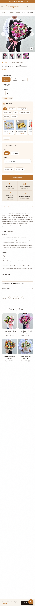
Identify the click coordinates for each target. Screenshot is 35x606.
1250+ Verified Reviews (16, 62)
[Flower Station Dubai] (12, 6)
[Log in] (27, 7)
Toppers (14, 116)
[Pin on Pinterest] (23, 298)
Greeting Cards (22, 109)
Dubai (6, 153)
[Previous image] (3, 34)
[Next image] (32, 34)
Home (3, 12)
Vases (15, 112)
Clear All (6, 138)
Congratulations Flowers (13, 12)
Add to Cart (27, 602)
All (5, 109)
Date (5, 157)
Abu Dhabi (15, 153)
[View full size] (31, 48)
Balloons (6, 116)
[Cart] (32, 7)
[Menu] (3, 7)
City (5, 149)
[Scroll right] (30, 127)
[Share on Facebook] (14, 298)
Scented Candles (24, 112)
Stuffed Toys (7, 112)
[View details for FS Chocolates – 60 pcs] (18, 121)
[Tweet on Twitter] (18, 298)
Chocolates (12, 109)
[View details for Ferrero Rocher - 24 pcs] (30, 121)
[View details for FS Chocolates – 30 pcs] (5, 121)
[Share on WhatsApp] (9, 298)
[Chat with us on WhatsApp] (30, 601)
